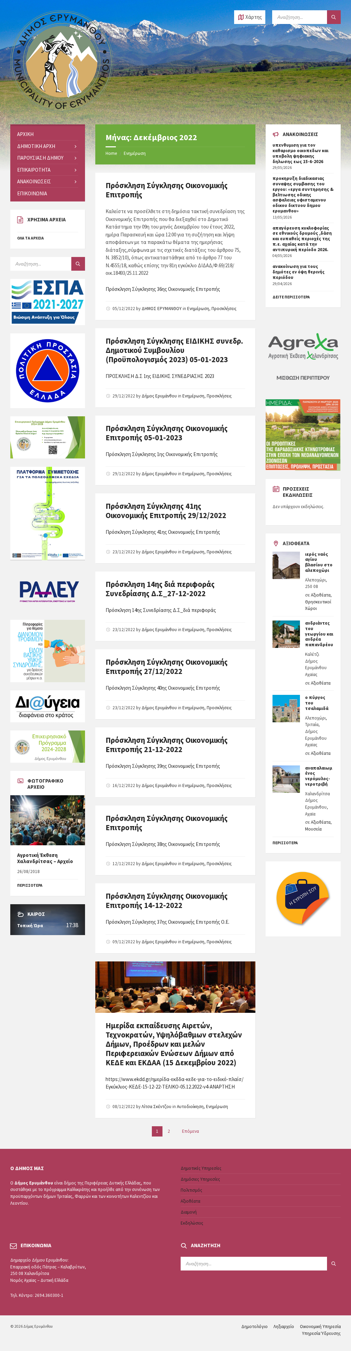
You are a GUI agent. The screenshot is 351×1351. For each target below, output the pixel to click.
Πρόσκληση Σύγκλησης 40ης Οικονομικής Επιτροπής (163, 688)
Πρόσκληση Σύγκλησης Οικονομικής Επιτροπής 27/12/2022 (167, 666)
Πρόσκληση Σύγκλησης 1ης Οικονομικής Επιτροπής (162, 454)
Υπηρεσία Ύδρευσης (321, 1333)
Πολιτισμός (191, 1190)
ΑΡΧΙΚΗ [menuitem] (25, 134)
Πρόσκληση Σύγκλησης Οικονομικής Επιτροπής (167, 190)
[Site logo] (61, 111)
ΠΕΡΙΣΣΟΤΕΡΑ (30, 885)
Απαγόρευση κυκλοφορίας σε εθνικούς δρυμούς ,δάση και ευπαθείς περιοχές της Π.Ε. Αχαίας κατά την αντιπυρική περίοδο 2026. (302, 239)
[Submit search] (334, 17)
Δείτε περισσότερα (291, 297)
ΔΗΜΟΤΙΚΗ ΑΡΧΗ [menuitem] (36, 146)
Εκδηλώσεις (192, 1223)
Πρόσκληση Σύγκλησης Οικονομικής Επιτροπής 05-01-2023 (167, 432)
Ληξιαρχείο (284, 1326)
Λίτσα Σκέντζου (156, 1106)
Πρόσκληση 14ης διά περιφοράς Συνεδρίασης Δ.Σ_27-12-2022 (160, 588)
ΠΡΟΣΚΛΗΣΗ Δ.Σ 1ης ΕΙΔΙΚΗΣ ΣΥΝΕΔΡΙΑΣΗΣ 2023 (160, 376)
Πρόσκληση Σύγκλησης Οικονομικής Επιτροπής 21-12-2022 (167, 744)
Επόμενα (190, 1131)
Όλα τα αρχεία (30, 238)
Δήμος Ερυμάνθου (159, 396)
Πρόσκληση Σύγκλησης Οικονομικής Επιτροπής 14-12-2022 (167, 900)
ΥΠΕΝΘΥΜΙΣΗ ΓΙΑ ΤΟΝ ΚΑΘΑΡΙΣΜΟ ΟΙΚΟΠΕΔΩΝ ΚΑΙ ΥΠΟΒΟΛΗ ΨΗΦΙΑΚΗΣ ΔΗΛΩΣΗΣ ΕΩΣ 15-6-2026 (300, 153)
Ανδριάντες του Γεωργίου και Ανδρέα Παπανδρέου (319, 634)
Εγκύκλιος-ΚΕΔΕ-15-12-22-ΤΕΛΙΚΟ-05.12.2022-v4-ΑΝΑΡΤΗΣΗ (170, 1086)
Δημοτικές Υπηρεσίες (201, 1168)
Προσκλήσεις (224, 308)
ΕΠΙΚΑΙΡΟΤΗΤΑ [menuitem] (33, 170)
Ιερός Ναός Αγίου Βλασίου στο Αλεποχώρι (318, 562)
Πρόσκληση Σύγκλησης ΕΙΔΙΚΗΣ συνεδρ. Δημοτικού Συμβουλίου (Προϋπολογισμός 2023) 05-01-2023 (174, 350)
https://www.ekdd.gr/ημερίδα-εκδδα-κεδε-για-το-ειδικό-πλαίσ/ (174, 1079)
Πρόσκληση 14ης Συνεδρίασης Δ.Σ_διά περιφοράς (161, 610)
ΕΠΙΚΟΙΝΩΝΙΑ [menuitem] (32, 193)
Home (111, 153)
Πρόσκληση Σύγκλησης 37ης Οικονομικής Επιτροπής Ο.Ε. (167, 922)
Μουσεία (313, 829)
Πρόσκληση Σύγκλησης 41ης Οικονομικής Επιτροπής (163, 532)
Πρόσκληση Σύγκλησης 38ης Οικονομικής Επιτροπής (163, 844)
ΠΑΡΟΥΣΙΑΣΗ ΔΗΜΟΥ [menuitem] (40, 158)
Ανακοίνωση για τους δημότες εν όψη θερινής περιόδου (299, 271)
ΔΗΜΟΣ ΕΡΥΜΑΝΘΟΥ (162, 308)
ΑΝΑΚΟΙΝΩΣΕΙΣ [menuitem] (34, 181)
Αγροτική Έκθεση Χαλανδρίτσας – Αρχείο (45, 858)
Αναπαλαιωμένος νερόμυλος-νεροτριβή (318, 776)
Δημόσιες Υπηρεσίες (200, 1179)
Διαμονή (189, 1212)
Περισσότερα (285, 842)
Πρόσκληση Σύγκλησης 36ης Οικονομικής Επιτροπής (163, 289)
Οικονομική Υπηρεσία (320, 1326)
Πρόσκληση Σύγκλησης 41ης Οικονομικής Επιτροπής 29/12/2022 (166, 510)
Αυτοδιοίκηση (190, 1106)
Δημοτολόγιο (254, 1326)
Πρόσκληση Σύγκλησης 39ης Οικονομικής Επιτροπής (163, 766)
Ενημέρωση (135, 153)
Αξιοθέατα (320, 595)
